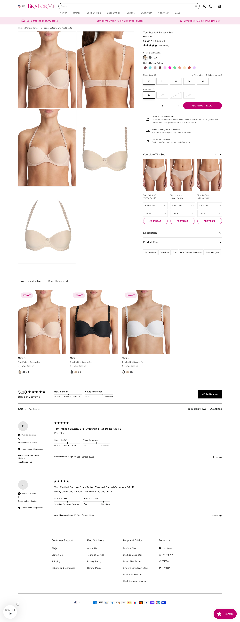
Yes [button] (78, 456)
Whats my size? (215, 75)
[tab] (196, 409)
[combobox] (129, 6)
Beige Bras (164, 252)
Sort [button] (21, 409)
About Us (92, 548)
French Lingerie (212, 252)
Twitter (166, 567)
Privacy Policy (94, 561)
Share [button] (91, 456)
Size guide (198, 75)
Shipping (55, 561)
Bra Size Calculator (132, 554)
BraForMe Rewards (133, 574)
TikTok (165, 561)
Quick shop (42, 350)
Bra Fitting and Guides (134, 581)
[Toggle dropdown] (212, 6)
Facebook (167, 548)
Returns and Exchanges (63, 568)
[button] (156, 46)
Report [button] (85, 456)
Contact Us (57, 554)
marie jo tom (31, 28)
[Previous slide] (215, 154)
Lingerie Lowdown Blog (135, 568)
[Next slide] (220, 154)
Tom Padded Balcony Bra (29, 362)
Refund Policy (94, 568)
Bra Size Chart (130, 548)
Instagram (167, 554)
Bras (175, 252)
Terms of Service (95, 554)
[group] (35, 392)
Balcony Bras (150, 252)
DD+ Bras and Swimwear (191, 252)
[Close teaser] (18, 604)
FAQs (54, 548)
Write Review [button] (210, 394)
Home (20, 28)
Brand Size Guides (132, 561)
